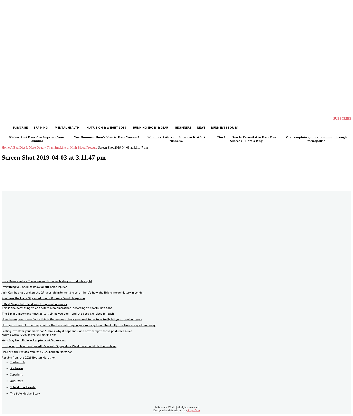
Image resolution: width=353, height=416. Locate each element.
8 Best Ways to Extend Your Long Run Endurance (34, 304)
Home (6, 147)
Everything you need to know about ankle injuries (34, 287)
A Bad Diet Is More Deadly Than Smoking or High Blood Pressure (53, 147)
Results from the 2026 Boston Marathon (29, 358)
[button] (8, 118)
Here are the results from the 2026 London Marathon (37, 352)
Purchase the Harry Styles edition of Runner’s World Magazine (43, 298)
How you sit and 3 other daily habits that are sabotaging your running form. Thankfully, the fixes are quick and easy (78, 325)
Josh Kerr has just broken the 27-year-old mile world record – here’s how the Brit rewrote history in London (73, 293)
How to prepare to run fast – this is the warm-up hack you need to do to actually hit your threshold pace (72, 319)
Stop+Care (193, 410)
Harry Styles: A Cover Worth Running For (29, 335)
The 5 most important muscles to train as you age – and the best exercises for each (58, 314)
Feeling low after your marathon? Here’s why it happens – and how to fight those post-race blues (67, 331)
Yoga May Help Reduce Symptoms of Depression (34, 340)
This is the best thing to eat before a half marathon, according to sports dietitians (57, 308)
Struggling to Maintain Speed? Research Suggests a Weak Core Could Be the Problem (59, 346)
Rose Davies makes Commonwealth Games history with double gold (47, 281)
